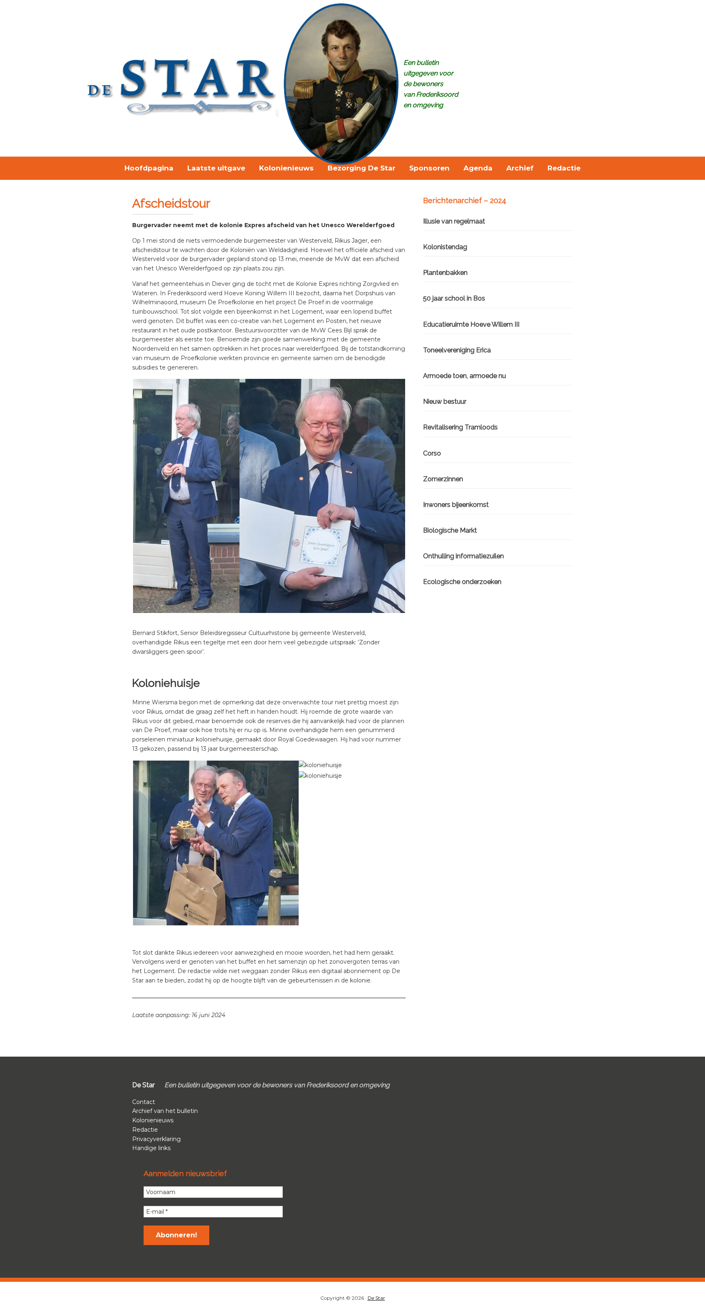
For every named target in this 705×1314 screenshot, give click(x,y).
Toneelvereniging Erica (457, 350)
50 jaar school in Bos (454, 298)
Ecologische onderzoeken (462, 582)
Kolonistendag (445, 247)
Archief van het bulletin (165, 1111)
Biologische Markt (450, 530)
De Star (376, 1298)
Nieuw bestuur (444, 401)
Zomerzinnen (443, 479)
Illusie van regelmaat (454, 221)
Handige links (151, 1148)
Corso (432, 453)
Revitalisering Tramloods (460, 427)
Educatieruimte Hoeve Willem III (471, 324)
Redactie (145, 1129)
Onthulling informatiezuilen (463, 556)
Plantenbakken (445, 273)
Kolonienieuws (152, 1120)
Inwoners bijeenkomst (456, 505)
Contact (143, 1102)
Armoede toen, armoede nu (464, 376)
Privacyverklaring (156, 1139)
